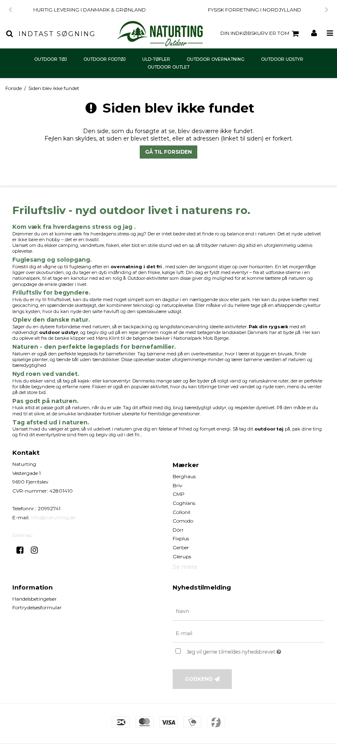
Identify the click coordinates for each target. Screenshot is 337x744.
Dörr (178, 530)
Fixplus (181, 538)
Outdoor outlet (168, 67)
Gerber (181, 547)
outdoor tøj (269, 429)
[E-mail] (249, 633)
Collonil (181, 512)
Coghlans (184, 503)
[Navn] (249, 611)
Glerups (182, 556)
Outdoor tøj (50, 59)
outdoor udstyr (58, 332)
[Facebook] (22, 550)
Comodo (183, 521)
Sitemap (22, 535)
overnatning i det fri (136, 266)
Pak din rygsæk (268, 326)
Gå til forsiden (168, 152)
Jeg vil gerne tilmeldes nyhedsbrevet (254, 650)
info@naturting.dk (53, 517)
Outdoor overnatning (216, 59)
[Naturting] (160, 33)
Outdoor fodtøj (104, 59)
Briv (177, 485)
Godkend (199, 679)
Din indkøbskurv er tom (254, 33)
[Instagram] (37, 550)
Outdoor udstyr (282, 59)
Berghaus (184, 476)
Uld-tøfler (156, 59)
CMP (179, 494)
